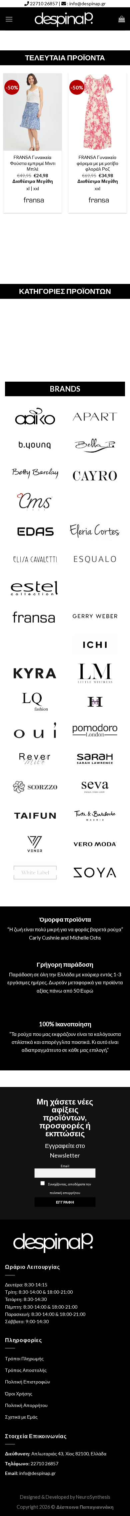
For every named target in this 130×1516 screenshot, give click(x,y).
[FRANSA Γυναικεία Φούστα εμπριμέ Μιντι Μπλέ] (32, 112)
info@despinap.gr (87, 3)
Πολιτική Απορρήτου (26, 1405)
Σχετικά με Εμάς (21, 1417)
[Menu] (9, 19)
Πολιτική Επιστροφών (27, 1381)
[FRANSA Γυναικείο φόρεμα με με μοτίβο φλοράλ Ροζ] (97, 112)
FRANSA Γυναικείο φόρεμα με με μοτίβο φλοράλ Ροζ (97, 163)
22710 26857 (44, 3)
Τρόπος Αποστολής (26, 1370)
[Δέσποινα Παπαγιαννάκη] (65, 19)
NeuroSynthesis (93, 1497)
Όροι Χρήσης (18, 1393)
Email (65, 1166)
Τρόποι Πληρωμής (24, 1358)
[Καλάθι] (121, 19)
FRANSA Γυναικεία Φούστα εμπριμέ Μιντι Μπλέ (32, 163)
